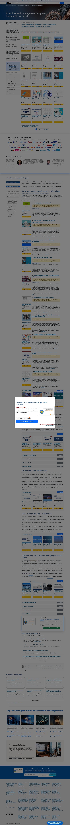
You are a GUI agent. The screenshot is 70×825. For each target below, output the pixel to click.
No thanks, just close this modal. (49, 425)
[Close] (53, 398)
